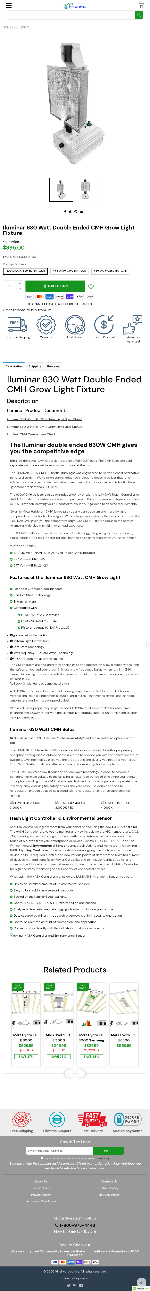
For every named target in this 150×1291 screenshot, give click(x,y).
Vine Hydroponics (75, 1278)
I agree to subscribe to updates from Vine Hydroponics (76, 1158)
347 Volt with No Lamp (110, 271)
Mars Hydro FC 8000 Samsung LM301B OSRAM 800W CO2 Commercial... (91, 1038)
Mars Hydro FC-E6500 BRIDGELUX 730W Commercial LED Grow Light (124, 1038)
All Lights (22, 27)
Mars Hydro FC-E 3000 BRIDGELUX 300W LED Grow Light (59, 1038)
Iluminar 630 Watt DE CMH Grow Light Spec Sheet (44, 419)
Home (7, 27)
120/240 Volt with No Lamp (25, 271)
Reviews (53, 366)
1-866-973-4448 (77, 1225)
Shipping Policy (109, 1195)
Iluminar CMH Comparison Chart (31, 434)
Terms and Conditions (41, 1201)
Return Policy (41, 1188)
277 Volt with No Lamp (69, 271)
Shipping (35, 366)
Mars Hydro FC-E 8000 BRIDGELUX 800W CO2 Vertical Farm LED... (26, 1038)
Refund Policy (109, 1188)
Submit (108, 1150)
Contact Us (109, 1181)
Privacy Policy (102, 1158)
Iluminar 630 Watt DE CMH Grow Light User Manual (45, 427)
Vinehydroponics (67, 1271)
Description (14, 366)
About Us (41, 1181)
